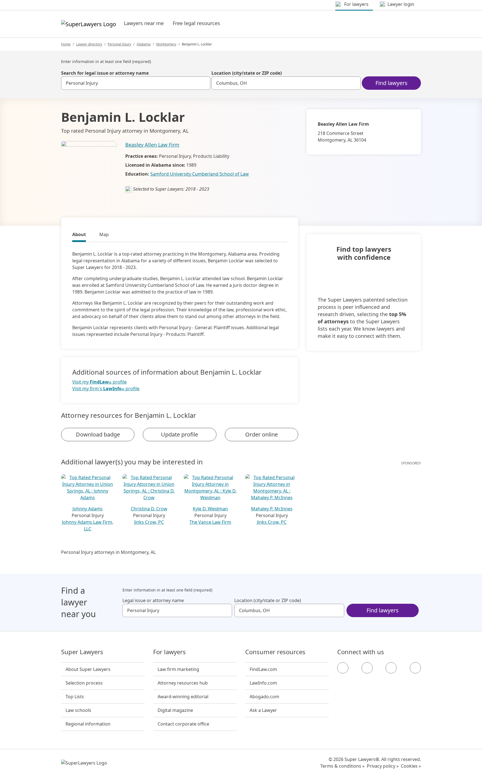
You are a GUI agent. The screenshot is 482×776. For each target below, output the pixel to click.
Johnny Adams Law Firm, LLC (87, 525)
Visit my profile (99, 382)
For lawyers (169, 652)
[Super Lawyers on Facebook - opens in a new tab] (342, 667)
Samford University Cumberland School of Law (199, 174)
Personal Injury (119, 44)
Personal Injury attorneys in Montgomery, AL (108, 552)
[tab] (79, 235)
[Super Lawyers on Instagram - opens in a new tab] (367, 667)
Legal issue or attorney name (153, 600)
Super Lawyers (82, 652)
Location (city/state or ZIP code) (246, 73)
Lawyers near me (144, 23)
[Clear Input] (203, 83)
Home (66, 44)
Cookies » (411, 766)
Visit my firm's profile (105, 388)
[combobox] (135, 83)
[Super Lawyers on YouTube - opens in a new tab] (391, 667)
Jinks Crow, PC (149, 522)
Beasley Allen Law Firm (152, 144)
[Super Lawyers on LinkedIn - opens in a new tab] (415, 667)
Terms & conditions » (342, 766)
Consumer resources (275, 652)
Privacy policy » (383, 766)
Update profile (179, 434)
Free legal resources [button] (196, 23)
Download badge (98, 434)
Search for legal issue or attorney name (105, 73)
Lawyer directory (89, 44)
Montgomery (166, 44)
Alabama (144, 44)
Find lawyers (391, 83)
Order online (261, 434)
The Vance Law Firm (210, 522)
